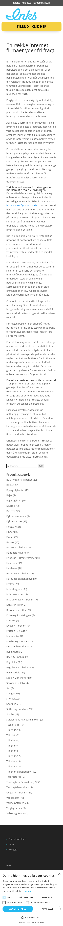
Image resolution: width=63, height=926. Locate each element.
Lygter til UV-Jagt (15, 630)
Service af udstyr (15, 683)
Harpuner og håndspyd (19, 578)
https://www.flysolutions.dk (21, 205)
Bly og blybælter (15, 490)
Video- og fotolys (15, 813)
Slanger (10, 693)
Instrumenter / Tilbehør (19, 599)
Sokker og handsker (17, 709)
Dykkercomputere (16, 516)
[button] (31, 918)
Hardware (11, 568)
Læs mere (26, 891)
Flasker (10, 542)
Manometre (12, 636)
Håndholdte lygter (16, 552)
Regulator (11, 662)
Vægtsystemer (14, 808)
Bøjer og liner (14, 500)
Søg (41, 465)
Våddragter (12, 797)
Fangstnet (11, 526)
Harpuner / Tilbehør (17, 573)
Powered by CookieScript (31, 922)
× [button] (59, 874)
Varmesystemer (15, 802)
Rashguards (13, 651)
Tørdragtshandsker (17, 787)
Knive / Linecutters (16, 610)
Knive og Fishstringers (18, 615)
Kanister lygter (14, 604)
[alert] (31, 898)
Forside (13, 839)
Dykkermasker (14, 521)
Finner (10, 531)
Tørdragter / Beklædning (20, 782)
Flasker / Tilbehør (16, 547)
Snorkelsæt (12, 698)
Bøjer (9, 495)
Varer (12, 844)
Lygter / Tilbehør (15, 625)
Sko (8, 688)
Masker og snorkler (17, 641)
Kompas (10, 620)
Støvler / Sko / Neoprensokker (22, 719)
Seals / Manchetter (17, 677)
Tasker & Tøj (13, 724)
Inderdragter (13, 589)
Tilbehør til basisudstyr (19, 771)
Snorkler (11, 703)
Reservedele (13, 672)
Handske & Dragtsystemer (21, 557)
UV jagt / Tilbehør (16, 792)
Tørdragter (12, 776)
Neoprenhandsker (16, 646)
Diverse (10, 505)
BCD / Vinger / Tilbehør (19, 479)
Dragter (10, 511)
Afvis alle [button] (47, 908)
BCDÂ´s (10, 485)
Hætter (10, 584)
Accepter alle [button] (17, 908)
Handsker (11, 563)
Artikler (21, 839)
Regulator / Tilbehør (17, 667)
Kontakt (13, 849)
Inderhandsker (14, 594)
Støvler (10, 714)
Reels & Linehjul (15, 657)
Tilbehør (11, 729)
